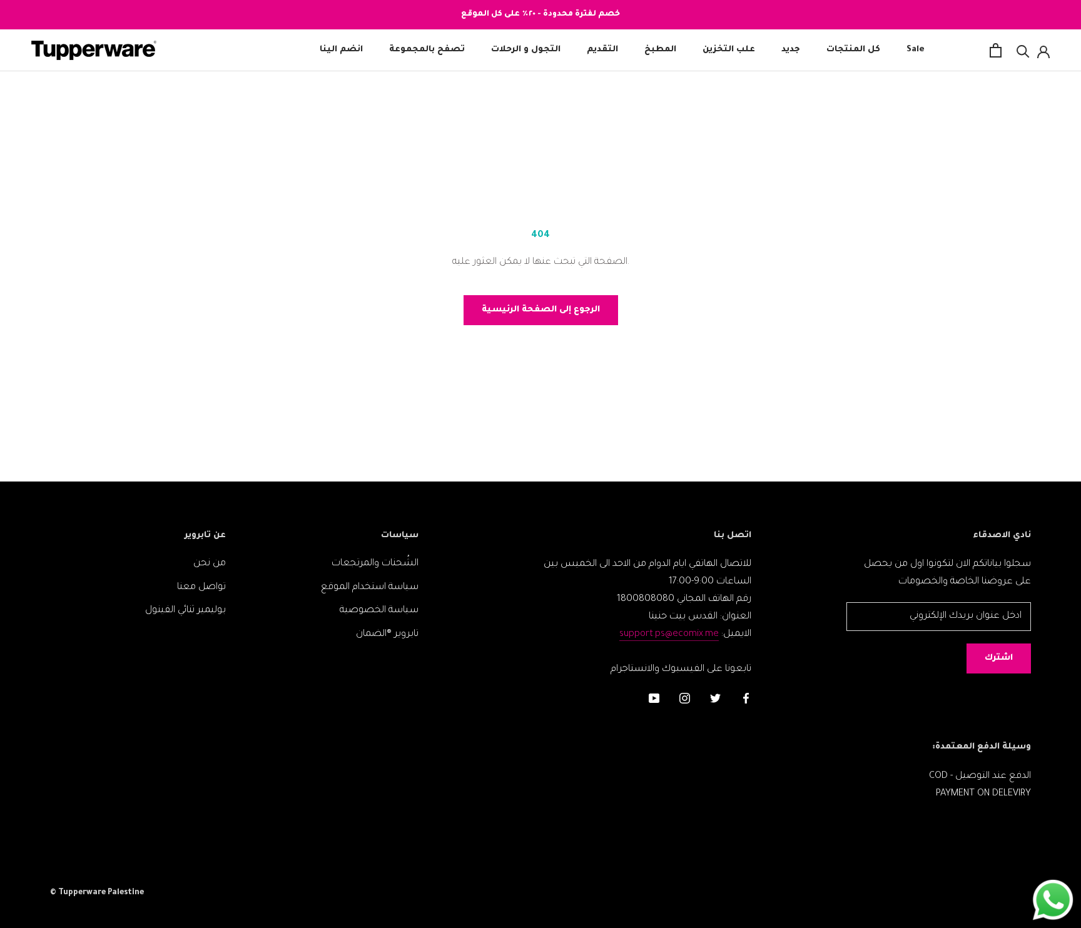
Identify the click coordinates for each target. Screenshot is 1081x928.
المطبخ (660, 50)
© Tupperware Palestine (97, 893)
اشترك (999, 658)
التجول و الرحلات (526, 50)
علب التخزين (729, 50)
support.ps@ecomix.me (669, 634)
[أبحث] (1023, 50)
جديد (790, 50)
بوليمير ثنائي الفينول (185, 610)
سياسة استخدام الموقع (370, 587)
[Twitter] (715, 700)
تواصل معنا (201, 587)
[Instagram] (684, 700)
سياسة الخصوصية (379, 610)
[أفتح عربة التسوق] (996, 50)
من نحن (209, 563)
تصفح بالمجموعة (427, 50)
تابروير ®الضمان (387, 634)
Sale (915, 50)
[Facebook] (746, 700)
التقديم (602, 50)
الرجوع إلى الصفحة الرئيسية (541, 310)
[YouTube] (654, 700)
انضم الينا (341, 50)
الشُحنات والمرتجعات (375, 563)
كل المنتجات (853, 50)
